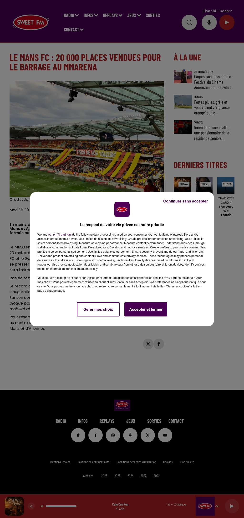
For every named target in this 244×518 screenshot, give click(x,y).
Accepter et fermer (146, 309)
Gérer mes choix (98, 309)
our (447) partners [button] (59, 234)
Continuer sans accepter (185, 201)
